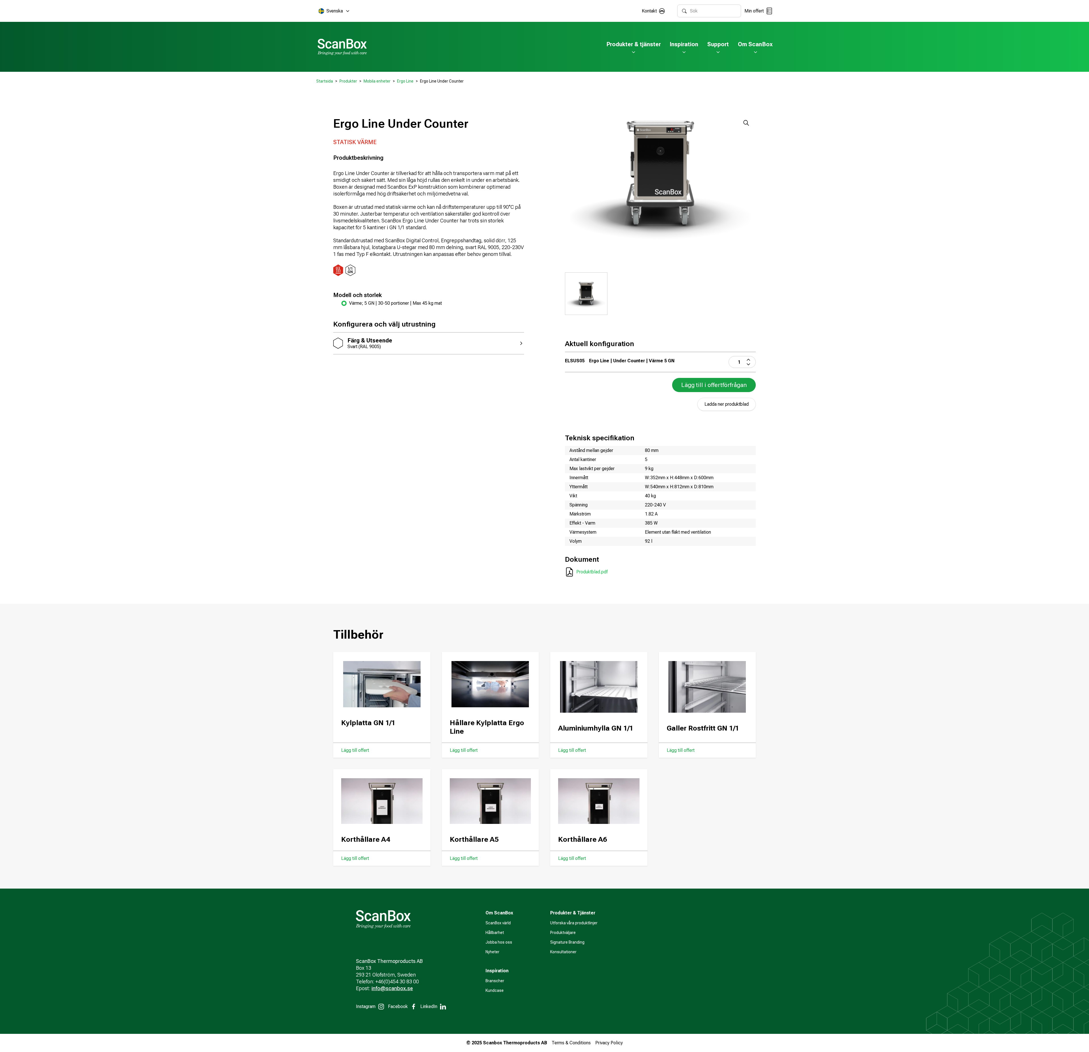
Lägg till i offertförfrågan (714, 385)
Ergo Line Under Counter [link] (442, 81)
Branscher (495, 981)
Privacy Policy (609, 1042)
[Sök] (684, 11)
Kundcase (495, 990)
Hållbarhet (495, 932)
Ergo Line (405, 81)
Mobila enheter (377, 81)
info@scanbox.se (392, 988)
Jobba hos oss (499, 942)
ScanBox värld (498, 923)
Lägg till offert (355, 750)
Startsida (324, 81)
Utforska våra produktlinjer (574, 923)
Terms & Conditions (571, 1042)
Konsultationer (563, 952)
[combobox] (713, 11)
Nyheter (492, 952)
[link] (432, 303)
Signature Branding (567, 942)
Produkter (348, 81)
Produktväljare (563, 932)
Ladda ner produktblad (726, 404)
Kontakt (649, 11)
